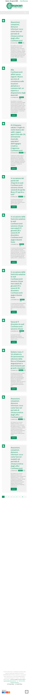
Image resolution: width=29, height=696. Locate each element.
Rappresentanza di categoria (12, 508)
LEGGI (14, 60)
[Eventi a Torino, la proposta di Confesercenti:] (5, 605)
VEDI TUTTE (14, 618)
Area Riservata (24, 1)
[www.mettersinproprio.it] (14, 624)
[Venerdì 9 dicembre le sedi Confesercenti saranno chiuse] (6, 323)
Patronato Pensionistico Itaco (12, 517)
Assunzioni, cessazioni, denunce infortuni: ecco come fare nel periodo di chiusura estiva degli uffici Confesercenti (17, 31)
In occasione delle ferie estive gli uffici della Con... (18, 587)
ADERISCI (8, 555)
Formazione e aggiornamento (12, 511)
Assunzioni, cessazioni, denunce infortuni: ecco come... (17, 595)
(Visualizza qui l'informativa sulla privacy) (11, 574)
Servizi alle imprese (10, 503)
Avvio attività (8, 500)
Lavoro (20, 42)
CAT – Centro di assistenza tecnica (13, 523)
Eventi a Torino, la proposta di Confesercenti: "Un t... (15, 603)
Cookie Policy (19, 684)
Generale (21, 97)
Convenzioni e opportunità (11, 520)
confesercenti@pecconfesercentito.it (17, 679)
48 (22, 496)
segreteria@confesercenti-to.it (10, 681)
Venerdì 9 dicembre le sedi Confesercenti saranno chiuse (17, 325)
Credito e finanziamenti (10, 506)
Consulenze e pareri (10, 514)
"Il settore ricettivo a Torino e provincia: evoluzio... (17, 612)
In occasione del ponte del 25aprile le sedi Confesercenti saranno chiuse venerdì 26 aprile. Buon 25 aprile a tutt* (18, 186)
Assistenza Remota (14, 682)
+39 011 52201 (22, 681)
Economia (11, 615)
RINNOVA (20, 555)
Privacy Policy (11, 684)
